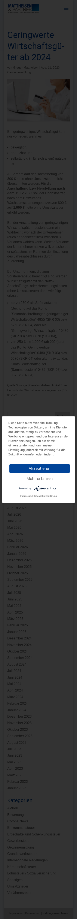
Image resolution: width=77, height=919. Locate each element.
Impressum (26, 496)
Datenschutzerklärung (45, 496)
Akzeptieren (39, 468)
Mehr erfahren (40, 478)
